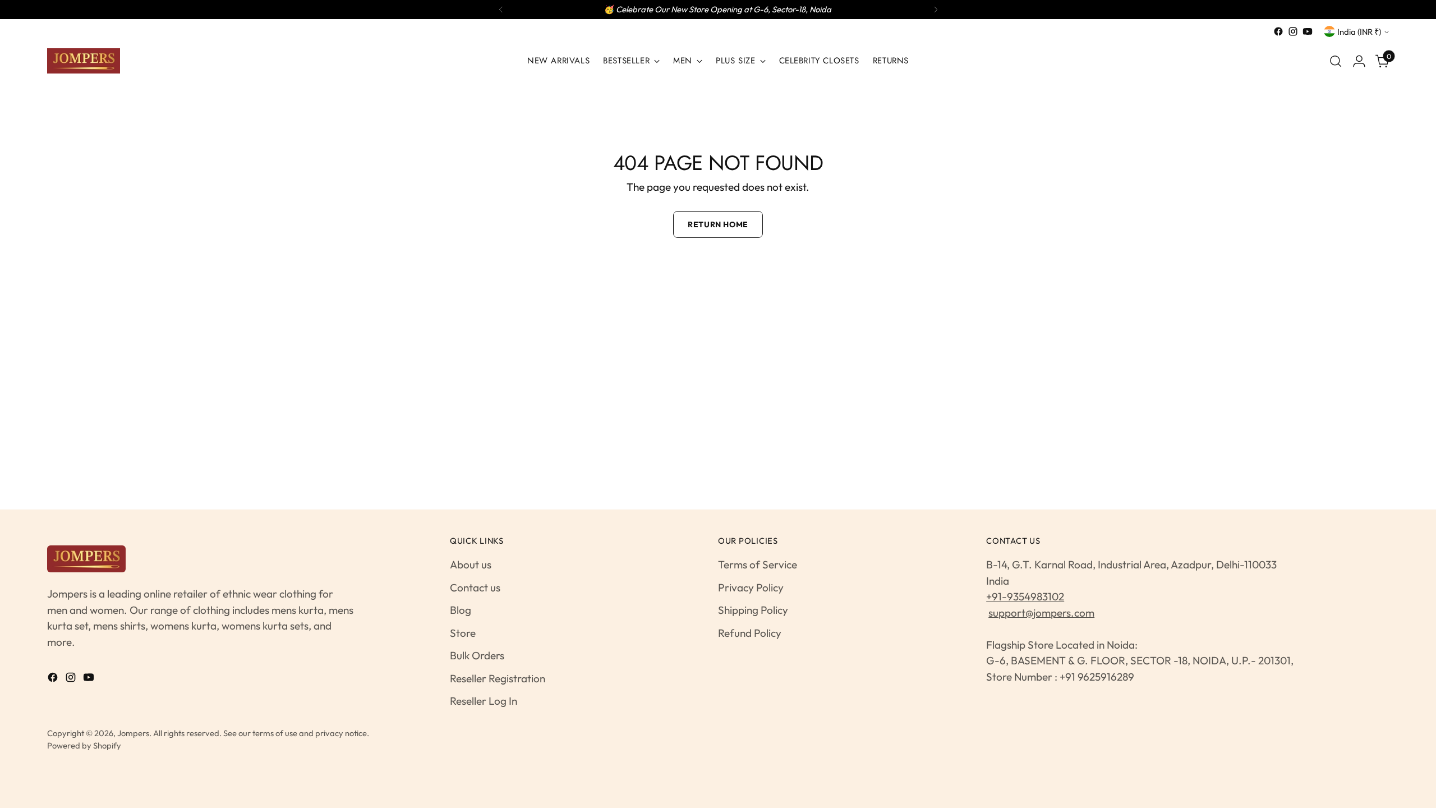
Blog (460, 610)
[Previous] (501, 9)
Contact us (475, 587)
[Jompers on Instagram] (1293, 31)
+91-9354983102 (1025, 596)
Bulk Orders (477, 655)
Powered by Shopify (84, 745)
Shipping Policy (753, 610)
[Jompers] (83, 61)
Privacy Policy (751, 587)
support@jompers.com (1041, 612)
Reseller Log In (483, 701)
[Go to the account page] (1359, 61)
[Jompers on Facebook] (1278, 31)
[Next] (935, 9)
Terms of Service (757, 564)
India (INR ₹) (1359, 31)
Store (463, 633)
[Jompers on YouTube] (1307, 31)
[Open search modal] (1335, 61)
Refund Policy (749, 633)
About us (470, 564)
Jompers (133, 733)
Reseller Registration (497, 678)
